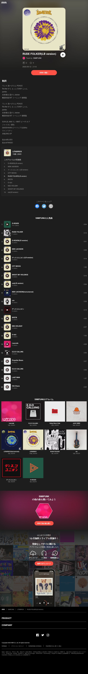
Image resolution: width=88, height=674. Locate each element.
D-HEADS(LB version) (15, 163)
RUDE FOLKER (55, 451)
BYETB (10, 179)
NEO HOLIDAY (13, 186)
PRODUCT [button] (6, 618)
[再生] (62, 54)
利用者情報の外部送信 (35, 646)
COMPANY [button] (7, 625)
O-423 (10, 182)
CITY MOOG (12, 173)
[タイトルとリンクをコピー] (51, 206)
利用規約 (4, 646)
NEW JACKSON (13, 166)
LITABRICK (17, 151)
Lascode (11, 423)
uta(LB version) (13, 192)
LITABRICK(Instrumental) (11, 451)
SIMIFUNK (37, 58)
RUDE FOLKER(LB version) (35, 609)
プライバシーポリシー (17, 646)
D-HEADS (33, 480)
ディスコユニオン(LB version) (18, 170)
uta (76, 451)
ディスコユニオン (11, 480)
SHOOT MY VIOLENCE (16, 189)
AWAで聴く (44, 72)
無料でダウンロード (44, 563)
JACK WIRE (76, 423)
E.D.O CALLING (33, 423)
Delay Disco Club (55, 423)
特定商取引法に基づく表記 (53, 646)
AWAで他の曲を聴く (44, 523)
